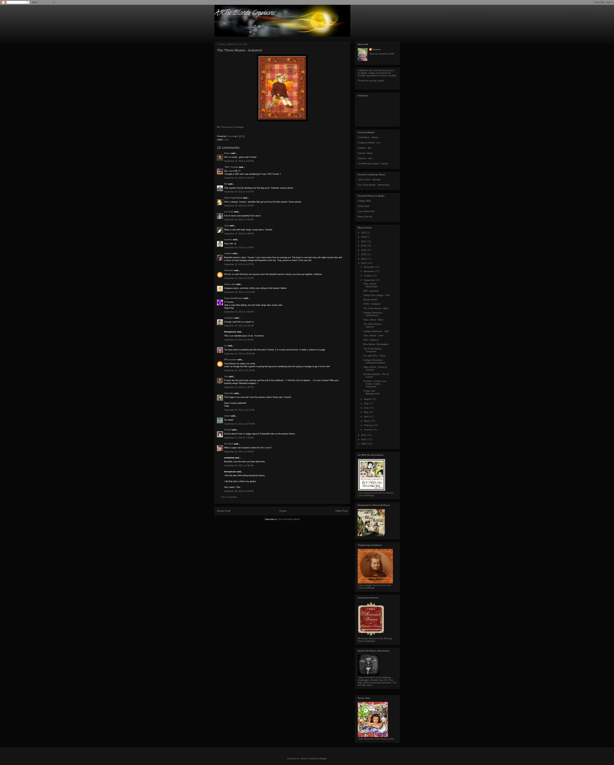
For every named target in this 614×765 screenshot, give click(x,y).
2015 (364, 250)
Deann (227, 153)
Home (282, 511)
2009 (364, 443)
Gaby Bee (229, 393)
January (368, 429)
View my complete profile (381, 53)
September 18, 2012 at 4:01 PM (239, 178)
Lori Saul (228, 212)
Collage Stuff (364, 200)
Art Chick (228, 444)
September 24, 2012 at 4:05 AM (239, 465)
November (369, 271)
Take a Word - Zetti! (373, 335)
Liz (225, 345)
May (366, 412)
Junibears (229, 318)
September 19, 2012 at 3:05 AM (239, 312)
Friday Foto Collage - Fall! (376, 295)
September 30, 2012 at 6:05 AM (239, 491)
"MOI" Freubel (231, 167)
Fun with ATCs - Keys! (374, 355)
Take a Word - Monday (369, 179)
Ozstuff (227, 430)
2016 (364, 245)
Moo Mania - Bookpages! (376, 344)
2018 (364, 237)
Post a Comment (229, 497)
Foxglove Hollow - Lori (369, 142)
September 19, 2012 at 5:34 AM (239, 340)
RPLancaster (230, 359)
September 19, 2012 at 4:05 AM (239, 325)
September (370, 280)
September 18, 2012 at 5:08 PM (239, 233)
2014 (364, 254)
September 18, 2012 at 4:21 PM (239, 192)
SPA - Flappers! (371, 340)
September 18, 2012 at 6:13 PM (239, 247)
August (368, 399)
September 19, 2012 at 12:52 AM (239, 292)
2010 (364, 439)
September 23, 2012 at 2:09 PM (239, 451)
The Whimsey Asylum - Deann (373, 163)
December (369, 267)
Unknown (228, 270)
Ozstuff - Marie (365, 153)
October (368, 275)
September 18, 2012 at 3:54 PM (239, 161)
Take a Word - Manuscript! (370, 285)
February (369, 425)
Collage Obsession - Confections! (373, 314)
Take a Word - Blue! (373, 319)
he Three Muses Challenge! (231, 127)
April (366, 416)
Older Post (341, 511)
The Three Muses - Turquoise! (373, 350)
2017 (364, 241)
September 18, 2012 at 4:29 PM (239, 205)
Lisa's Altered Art (366, 211)
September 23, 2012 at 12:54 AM (239, 424)
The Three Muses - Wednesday (374, 184)
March (367, 421)
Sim (226, 376)
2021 (364, 232)
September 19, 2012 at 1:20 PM (239, 387)
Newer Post (223, 511)
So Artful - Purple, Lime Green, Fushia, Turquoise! (375, 384)
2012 (364, 263)
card (226, 139)
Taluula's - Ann (365, 158)
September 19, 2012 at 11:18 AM (239, 370)
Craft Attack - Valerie (368, 137)
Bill (226, 184)
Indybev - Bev (365, 148)
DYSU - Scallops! (372, 304)
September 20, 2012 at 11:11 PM (239, 410)
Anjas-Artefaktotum (233, 298)
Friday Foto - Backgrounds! (371, 392)
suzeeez (228, 239)
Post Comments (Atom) (289, 519)
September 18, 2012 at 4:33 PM (239, 219)
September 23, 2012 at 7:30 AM (239, 438)
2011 (364, 435)
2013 (364, 259)
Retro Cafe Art (365, 216)
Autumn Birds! (370, 299)
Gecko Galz (364, 206)
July (366, 403)
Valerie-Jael (230, 284)
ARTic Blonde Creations (244, 13)
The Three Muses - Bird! (375, 308)
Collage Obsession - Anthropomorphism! (374, 361)
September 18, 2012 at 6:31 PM (239, 278)
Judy (226, 225)
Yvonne (376, 49)
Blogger (322, 758)
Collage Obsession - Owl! (376, 331)
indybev (228, 253)
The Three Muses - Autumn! (373, 325)
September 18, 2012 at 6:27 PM (239, 264)
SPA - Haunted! (371, 291)
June (367, 407)
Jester (227, 416)
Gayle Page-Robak (233, 198)
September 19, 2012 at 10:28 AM (239, 353)
